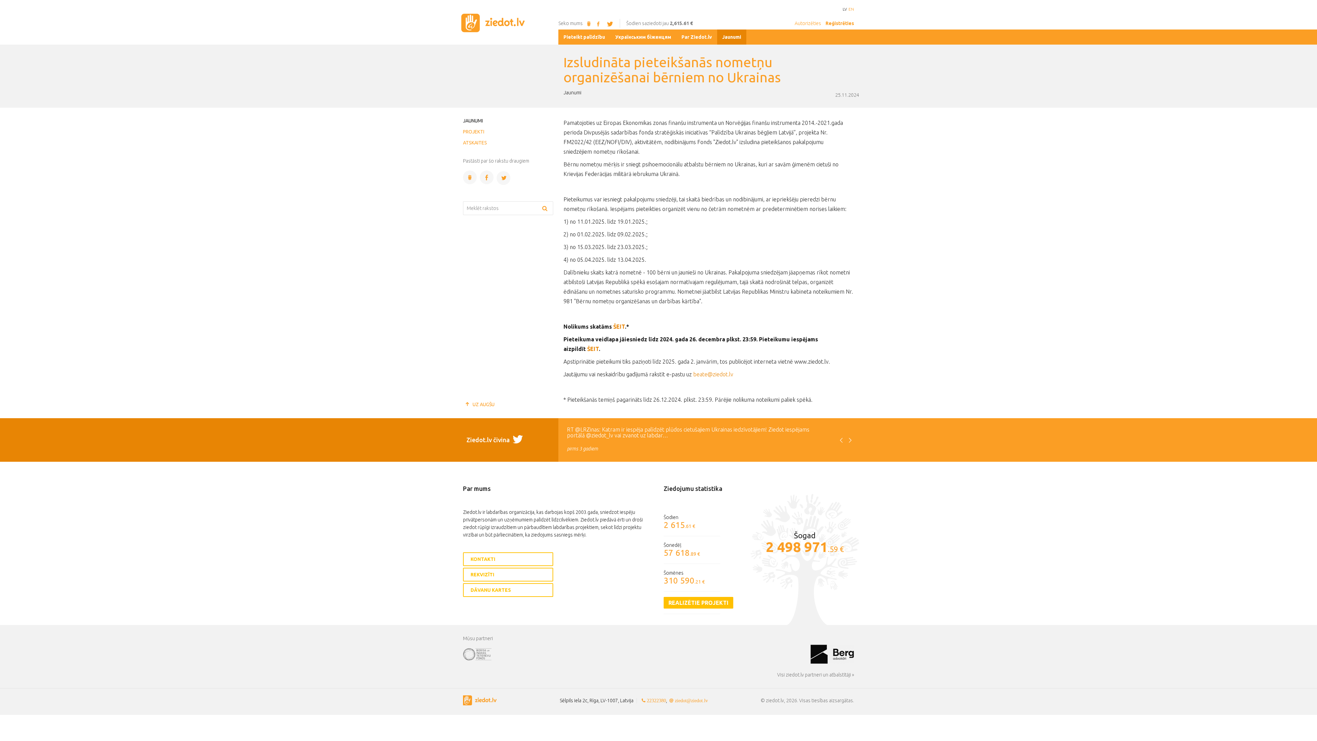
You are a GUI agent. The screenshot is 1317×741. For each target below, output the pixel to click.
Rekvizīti (482, 574)
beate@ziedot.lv (713, 374)
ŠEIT (619, 327)
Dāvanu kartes (491, 590)
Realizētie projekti (698, 603)
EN (851, 9)
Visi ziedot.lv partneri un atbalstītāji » (815, 675)
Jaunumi (473, 121)
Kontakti (483, 559)
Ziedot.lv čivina (488, 439)
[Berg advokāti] (832, 654)
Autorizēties (808, 23)
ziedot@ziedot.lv (691, 700)
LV (845, 9)
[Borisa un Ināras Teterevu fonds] (636, 654)
